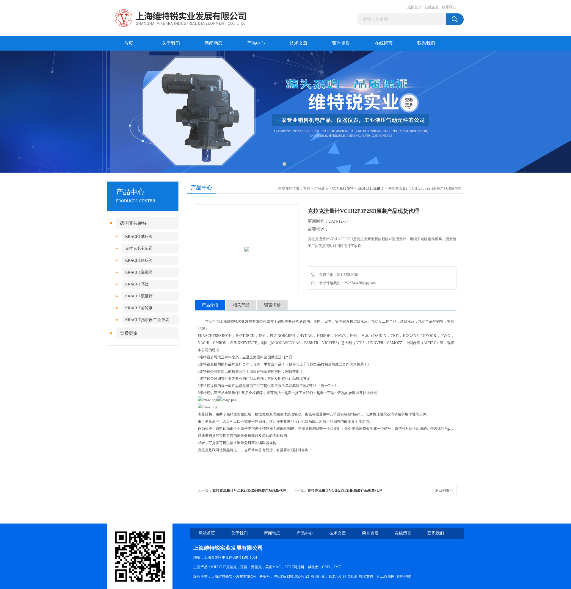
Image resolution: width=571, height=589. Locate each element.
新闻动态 (213, 43)
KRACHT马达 (137, 284)
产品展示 (321, 188)
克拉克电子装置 (138, 248)
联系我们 (449, 7)
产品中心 (256, 43)
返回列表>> (444, 490)
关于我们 (171, 43)
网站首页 (206, 533)
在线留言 (432, 7)
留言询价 (272, 305)
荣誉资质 (341, 43)
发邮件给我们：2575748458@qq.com (346, 283)
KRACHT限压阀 (139, 260)
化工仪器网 (386, 576)
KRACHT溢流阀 (139, 272)
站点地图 (350, 576)
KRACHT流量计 (139, 296)
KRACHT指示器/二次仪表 (147, 320)
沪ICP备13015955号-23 (291, 576)
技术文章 (299, 43)
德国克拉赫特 (133, 223)
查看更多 (129, 333)
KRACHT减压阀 (139, 236)
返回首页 (414, 7)
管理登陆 (403, 576)
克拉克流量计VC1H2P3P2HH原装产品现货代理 (345, 490)
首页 (128, 43)
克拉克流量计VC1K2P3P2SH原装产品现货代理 (249, 490)
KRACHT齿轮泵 (139, 308)
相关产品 (241, 305)
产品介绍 (210, 305)
